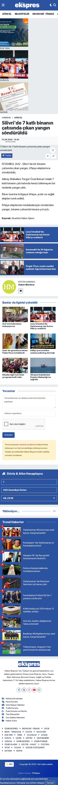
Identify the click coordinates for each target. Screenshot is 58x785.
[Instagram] (29, 690)
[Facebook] (19, 690)
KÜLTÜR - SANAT (29, 744)
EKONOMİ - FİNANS (43, 14)
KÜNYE (19, 751)
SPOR (46, 729)
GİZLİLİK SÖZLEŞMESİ (34, 748)
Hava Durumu (12, 702)
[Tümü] (54, 511)
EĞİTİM (29, 738)
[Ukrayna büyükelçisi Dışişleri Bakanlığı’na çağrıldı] (43, 365)
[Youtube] (34, 690)
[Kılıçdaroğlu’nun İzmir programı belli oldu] (15, 365)
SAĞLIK (44, 735)
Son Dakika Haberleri (15, 718)
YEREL (19, 735)
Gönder (8, 435)
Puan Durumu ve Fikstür (16, 711)
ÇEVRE (18, 738)
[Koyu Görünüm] (51, 5)
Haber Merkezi (26, 285)
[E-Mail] (20, 291)
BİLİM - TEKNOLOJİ (13, 732)
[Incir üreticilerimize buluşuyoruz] (15, 314)
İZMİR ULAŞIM (11, 744)
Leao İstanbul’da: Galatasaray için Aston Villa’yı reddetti (41, 326)
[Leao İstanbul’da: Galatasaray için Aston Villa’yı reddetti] (43, 314)
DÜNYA (8, 738)
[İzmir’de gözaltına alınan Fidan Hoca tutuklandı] (15, 341)
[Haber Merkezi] (9, 287)
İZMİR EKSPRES (11, 729)
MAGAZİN (41, 732)
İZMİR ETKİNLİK (40, 741)
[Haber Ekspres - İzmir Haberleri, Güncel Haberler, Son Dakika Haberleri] (27, 5)
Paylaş (8, 155)
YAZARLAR (32, 735)
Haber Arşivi (11, 721)
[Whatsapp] (39, 690)
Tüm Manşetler (13, 714)
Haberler (6, 118)
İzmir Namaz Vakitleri (15, 705)
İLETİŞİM (8, 751)
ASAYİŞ (28, 732)
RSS (11, 764)
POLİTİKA (45, 744)
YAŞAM (17, 748)
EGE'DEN (9, 735)
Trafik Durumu (12, 708)
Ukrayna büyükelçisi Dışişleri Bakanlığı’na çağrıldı (40, 377)
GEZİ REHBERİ (43, 738)
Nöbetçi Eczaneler (14, 699)
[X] (24, 690)
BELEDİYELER (22, 14)
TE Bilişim (36, 773)
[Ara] (54, 5)
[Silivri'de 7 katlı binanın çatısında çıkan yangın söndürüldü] (29, 148)
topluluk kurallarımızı (28, 445)
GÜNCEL (6, 14)
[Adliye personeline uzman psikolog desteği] (43, 341)
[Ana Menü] (3, 5)
